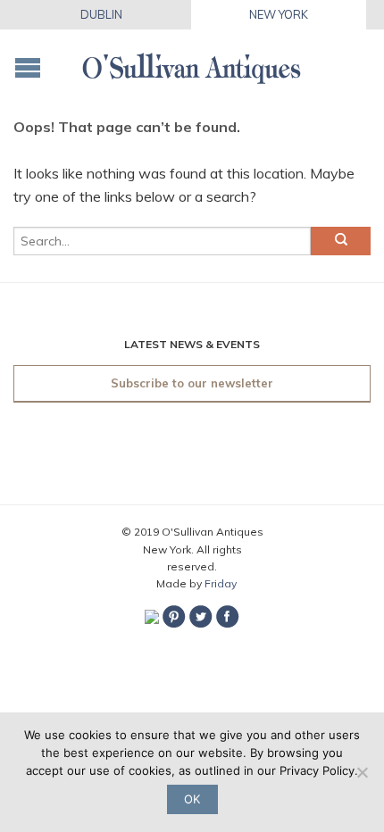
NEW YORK (278, 14)
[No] (362, 772)
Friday (221, 583)
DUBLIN (101, 14)
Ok (192, 799)
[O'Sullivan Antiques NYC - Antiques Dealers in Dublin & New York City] (191, 63)
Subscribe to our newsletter (192, 383)
